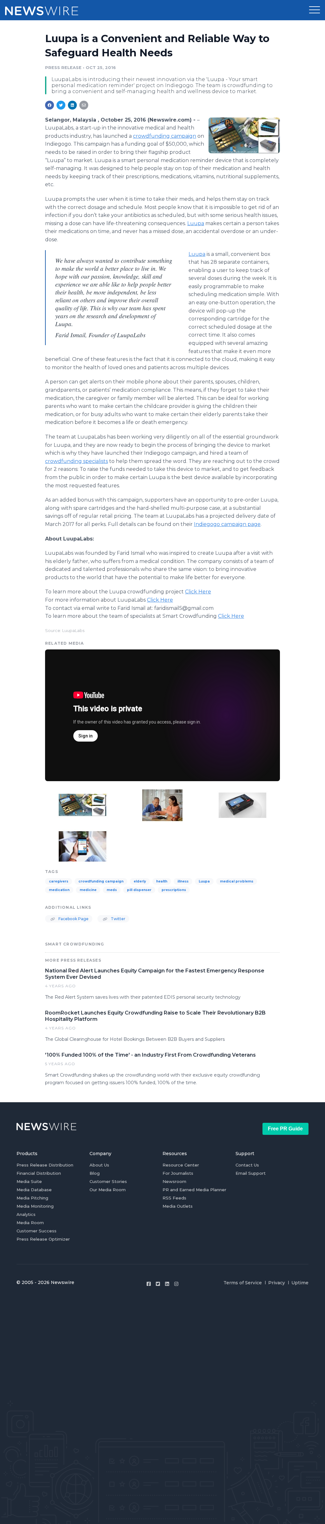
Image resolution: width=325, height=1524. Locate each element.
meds (112, 890)
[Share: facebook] (49, 105)
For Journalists (177, 1173)
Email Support (250, 1173)
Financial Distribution (39, 1173)
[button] (314, 10)
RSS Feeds (174, 1197)
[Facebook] (149, 1283)
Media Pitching (32, 1197)
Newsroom (174, 1181)
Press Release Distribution (45, 1164)
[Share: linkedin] (72, 105)
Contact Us (247, 1164)
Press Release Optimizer (43, 1239)
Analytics (26, 1214)
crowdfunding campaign (164, 136)
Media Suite (29, 1181)
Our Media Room (108, 1189)
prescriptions (174, 890)
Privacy (276, 1283)
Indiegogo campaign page (227, 524)
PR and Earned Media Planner (194, 1189)
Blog (95, 1173)
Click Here (198, 592)
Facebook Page (73, 918)
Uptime (299, 1283)
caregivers (58, 881)
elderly (140, 881)
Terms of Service (242, 1283)
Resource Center (180, 1164)
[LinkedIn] (167, 1283)
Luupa (195, 223)
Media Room (30, 1222)
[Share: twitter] (61, 105)
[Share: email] (84, 105)
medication (59, 890)
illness (183, 881)
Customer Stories (108, 1181)
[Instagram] (176, 1283)
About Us (99, 1164)
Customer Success (36, 1230)
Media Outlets (177, 1206)
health (161, 881)
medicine (88, 890)
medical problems (236, 881)
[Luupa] (244, 135)
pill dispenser (139, 890)
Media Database (34, 1189)
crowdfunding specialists (76, 461)
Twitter (117, 918)
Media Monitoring (35, 1206)
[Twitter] (158, 1283)
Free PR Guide (285, 1128)
